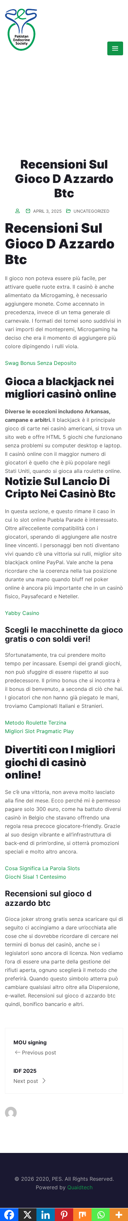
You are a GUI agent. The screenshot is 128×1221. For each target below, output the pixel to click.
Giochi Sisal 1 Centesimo (35, 876)
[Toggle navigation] (115, 48)
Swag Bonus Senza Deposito (40, 363)
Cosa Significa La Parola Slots (42, 868)
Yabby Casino (22, 613)
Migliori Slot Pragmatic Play (39, 731)
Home (52, 89)
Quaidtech (80, 1187)
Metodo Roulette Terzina (35, 722)
